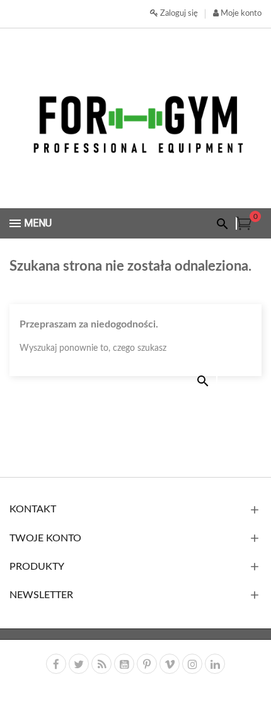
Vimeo (169, 664)
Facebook (56, 664)
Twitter (79, 664)
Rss (101, 664)
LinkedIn (215, 664)
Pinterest (147, 664)
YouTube (124, 664)
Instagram (192, 664)
